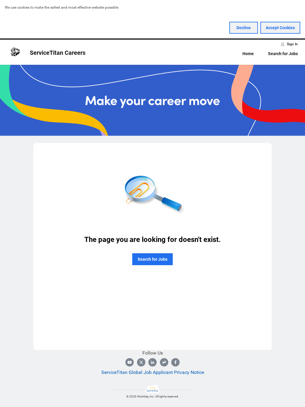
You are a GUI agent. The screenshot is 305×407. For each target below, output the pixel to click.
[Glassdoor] (164, 362)
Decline (243, 27)
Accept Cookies (280, 27)
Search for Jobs (283, 53)
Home (248, 53)
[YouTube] (129, 362)
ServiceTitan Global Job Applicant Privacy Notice (152, 372)
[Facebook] (175, 362)
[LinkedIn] (152, 362)
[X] (141, 362)
